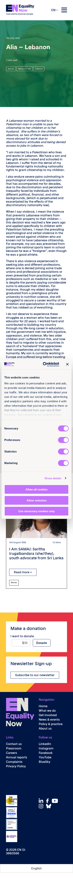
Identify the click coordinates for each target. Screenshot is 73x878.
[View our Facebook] (48, 801)
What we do (47, 710)
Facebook (46, 753)
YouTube (45, 757)
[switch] (63, 440)
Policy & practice (51, 724)
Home (43, 706)
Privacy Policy (16, 766)
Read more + (23, 572)
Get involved (48, 715)
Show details (52, 478)
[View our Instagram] (42, 806)
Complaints (14, 762)
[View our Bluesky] (49, 806)
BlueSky (44, 762)
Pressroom (13, 748)
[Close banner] (67, 364)
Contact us (14, 744)
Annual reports (16, 757)
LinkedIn (45, 744)
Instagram (46, 748)
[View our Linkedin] (42, 800)
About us (45, 728)
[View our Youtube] (56, 801)
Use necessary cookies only (36, 511)
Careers (11, 753)
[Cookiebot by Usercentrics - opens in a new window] (44, 364)
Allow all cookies (36, 489)
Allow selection (37, 500)
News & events (49, 719)
